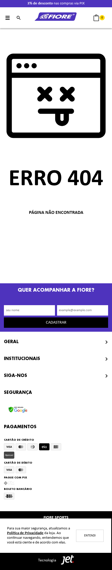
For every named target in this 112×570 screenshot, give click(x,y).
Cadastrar (56, 323)
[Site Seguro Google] (18, 408)
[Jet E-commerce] (66, 560)
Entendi (90, 535)
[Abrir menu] (7, 17)
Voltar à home (56, 230)
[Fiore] (56, 18)
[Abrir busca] (18, 17)
